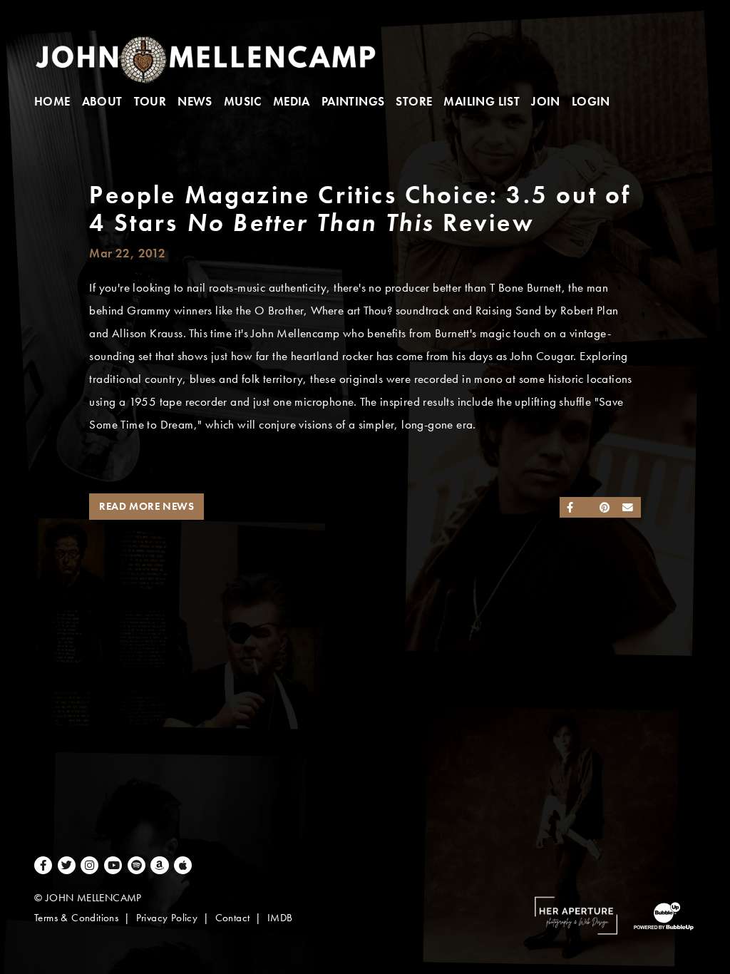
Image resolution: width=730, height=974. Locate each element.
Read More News (146, 506)
